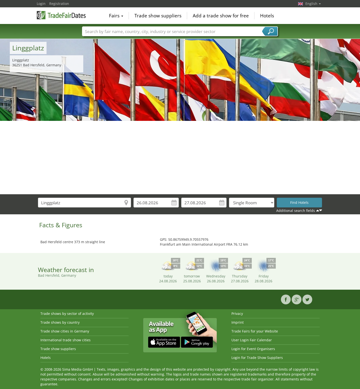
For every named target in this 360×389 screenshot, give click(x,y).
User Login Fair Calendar (251, 340)
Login (41, 3)
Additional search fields (295, 210)
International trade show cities (65, 340)
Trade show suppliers (157, 15)
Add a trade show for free (221, 15)
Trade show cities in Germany (64, 331)
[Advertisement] (180, 157)
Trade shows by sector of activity (67, 313)
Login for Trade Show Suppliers (257, 357)
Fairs (115, 15)
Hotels (267, 15)
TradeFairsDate (61, 15)
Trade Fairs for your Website (254, 331)
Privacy (237, 313)
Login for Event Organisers (253, 348)
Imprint (237, 322)
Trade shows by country (60, 322)
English (311, 3)
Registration (59, 3)
